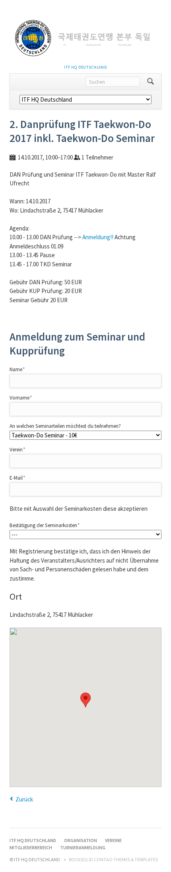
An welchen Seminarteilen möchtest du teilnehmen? (65, 426)
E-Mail (20, 477)
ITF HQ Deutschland (85, 67)
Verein (20, 449)
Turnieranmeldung (82, 847)
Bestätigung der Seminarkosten (45, 525)
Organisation (80, 840)
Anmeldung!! (97, 237)
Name (20, 369)
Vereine (113, 840)
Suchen (150, 82)
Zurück (24, 799)
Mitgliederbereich (31, 847)
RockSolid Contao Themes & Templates (113, 859)
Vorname (21, 397)
